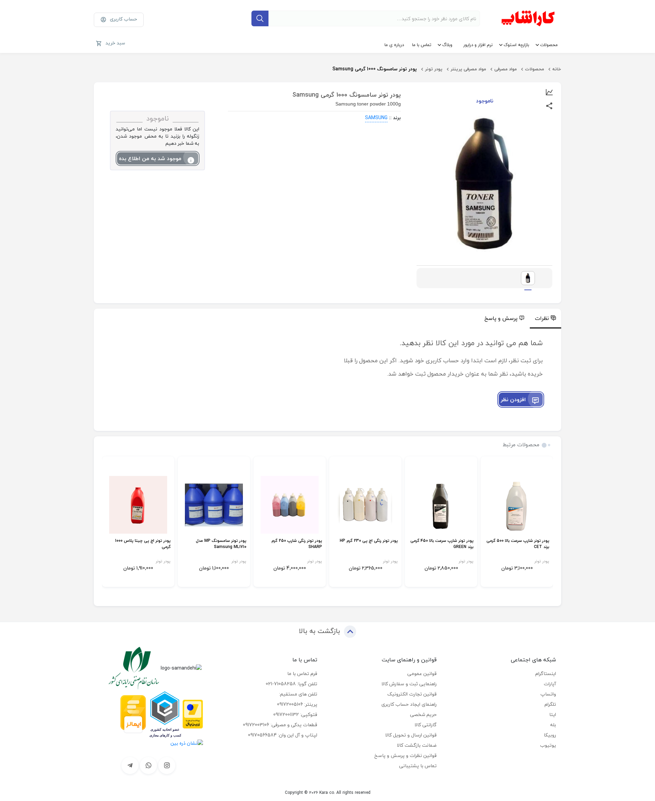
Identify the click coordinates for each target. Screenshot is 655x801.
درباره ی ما (394, 44)
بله (553, 724)
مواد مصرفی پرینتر (468, 69)
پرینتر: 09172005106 (297, 704)
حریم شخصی (423, 714)
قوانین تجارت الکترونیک (412, 694)
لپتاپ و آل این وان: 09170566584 (282, 735)
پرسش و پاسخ (501, 318)
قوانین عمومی (422, 673)
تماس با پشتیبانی (418, 765)
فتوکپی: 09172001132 (295, 714)
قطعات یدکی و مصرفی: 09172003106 (280, 724)
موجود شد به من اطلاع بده (150, 158)
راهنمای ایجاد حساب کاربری (409, 704)
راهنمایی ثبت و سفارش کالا (409, 683)
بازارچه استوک (516, 44)
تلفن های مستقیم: (298, 694)
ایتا (552, 714)
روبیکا (550, 735)
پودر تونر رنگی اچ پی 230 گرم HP (369, 541)
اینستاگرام (545, 673)
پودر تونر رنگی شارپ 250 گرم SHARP (297, 544)
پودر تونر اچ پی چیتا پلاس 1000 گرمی (143, 544)
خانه (556, 69)
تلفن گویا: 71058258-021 (291, 683)
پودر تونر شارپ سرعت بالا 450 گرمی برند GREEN (442, 544)
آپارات (550, 683)
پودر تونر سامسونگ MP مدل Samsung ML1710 (221, 544)
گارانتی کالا (425, 724)
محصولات (549, 44)
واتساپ (548, 694)
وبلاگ (447, 44)
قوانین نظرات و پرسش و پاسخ (405, 755)
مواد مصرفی (505, 69)
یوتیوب (548, 745)
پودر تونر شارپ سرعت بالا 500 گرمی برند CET (517, 544)
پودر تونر (433, 69)
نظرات (542, 318)
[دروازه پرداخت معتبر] (193, 713)
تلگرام (550, 704)
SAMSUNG (376, 117)
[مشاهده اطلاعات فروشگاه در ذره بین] (187, 742)
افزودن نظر (513, 399)
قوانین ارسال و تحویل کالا (411, 735)
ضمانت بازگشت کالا (417, 745)
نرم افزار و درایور (478, 44)
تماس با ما (421, 44)
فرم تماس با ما (302, 673)
